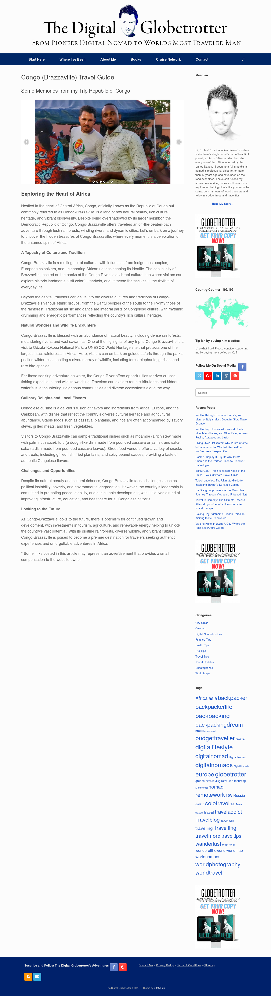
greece (200, 781)
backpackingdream (219, 724)
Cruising (200, 628)
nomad (216, 786)
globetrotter (230, 773)
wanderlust (208, 843)
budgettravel (209, 731)
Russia (239, 795)
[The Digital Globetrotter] (135, 25)
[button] (243, 59)
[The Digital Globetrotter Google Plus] (208, 376)
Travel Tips (202, 656)
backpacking (212, 715)
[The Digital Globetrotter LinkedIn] (217, 376)
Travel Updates (204, 662)
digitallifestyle (214, 746)
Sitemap (209, 965)
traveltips (231, 835)
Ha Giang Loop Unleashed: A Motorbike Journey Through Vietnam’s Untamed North (221, 492)
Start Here (37, 59)
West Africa (228, 844)
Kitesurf (226, 781)
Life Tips (200, 651)
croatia (240, 739)
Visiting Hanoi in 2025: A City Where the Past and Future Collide (220, 526)
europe (204, 774)
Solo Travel (236, 804)
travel (209, 812)
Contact (202, 59)
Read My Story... (222, 204)
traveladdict (228, 811)
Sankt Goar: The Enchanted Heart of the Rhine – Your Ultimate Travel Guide (220, 473)
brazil (199, 731)
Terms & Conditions (189, 965)
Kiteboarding (213, 781)
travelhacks (227, 820)
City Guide (201, 623)
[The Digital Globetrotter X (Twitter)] (199, 376)
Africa (201, 697)
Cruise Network (168, 59)
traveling (204, 828)
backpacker (232, 697)
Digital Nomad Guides (208, 634)
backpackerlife (213, 706)
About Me (108, 59)
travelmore (207, 835)
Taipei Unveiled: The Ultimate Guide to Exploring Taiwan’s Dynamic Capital (219, 482)
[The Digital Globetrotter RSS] (28, 977)
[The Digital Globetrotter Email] (37, 977)
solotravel (217, 803)
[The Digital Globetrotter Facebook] (242, 367)
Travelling (225, 827)
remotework (210, 794)
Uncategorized (204, 668)
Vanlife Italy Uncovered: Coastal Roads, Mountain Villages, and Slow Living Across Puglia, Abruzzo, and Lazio (221, 433)
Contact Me (146, 965)
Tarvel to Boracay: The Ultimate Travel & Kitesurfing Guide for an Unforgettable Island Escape (220, 504)
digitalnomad (211, 755)
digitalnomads (214, 764)
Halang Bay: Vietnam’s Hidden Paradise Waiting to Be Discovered (220, 516)
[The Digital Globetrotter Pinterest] (235, 376)
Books (136, 59)
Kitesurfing (239, 781)
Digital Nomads (241, 766)
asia (213, 698)
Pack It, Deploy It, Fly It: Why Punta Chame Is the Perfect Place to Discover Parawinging (219, 461)
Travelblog (207, 819)
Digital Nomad (237, 757)
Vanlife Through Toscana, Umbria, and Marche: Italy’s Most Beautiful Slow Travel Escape (221, 419)
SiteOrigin (159, 987)
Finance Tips (203, 639)
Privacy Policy (165, 965)
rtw (229, 794)
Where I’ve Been (72, 59)
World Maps (202, 673)
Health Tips (202, 645)
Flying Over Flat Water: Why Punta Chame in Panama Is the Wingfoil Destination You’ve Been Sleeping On (221, 447)
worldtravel (208, 872)
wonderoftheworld (210, 850)
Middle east (201, 787)
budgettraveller (215, 737)
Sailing (199, 804)
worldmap (234, 850)
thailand (199, 812)
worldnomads (207, 856)
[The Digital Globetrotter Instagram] (226, 376)
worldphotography (217, 864)
